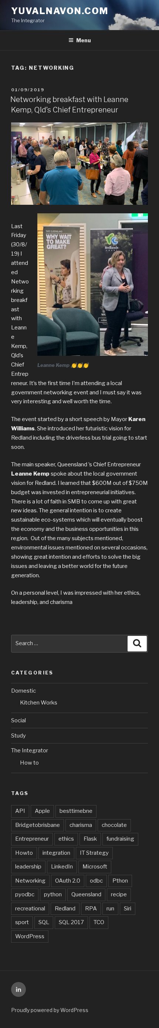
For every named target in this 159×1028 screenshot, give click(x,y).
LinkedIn (62, 866)
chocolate (114, 825)
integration (56, 853)
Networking (30, 880)
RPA (91, 908)
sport (22, 922)
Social (18, 720)
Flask (90, 838)
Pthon (120, 880)
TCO (99, 922)
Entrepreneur (32, 838)
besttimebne (76, 811)
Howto (24, 853)
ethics (66, 838)
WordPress (29, 936)
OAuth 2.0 (67, 880)
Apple (42, 811)
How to (29, 762)
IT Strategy (94, 853)
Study (18, 735)
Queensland (86, 894)
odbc (96, 880)
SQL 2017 (71, 922)
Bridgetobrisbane (37, 825)
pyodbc (24, 894)
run (110, 908)
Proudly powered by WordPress (49, 1010)
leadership (28, 866)
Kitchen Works (38, 702)
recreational (30, 908)
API (20, 811)
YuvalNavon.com (59, 11)
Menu (83, 40)
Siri (127, 908)
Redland (65, 908)
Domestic (23, 690)
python (53, 894)
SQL (43, 922)
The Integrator (29, 750)
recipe (119, 894)
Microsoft (94, 866)
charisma (81, 825)
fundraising (120, 838)
